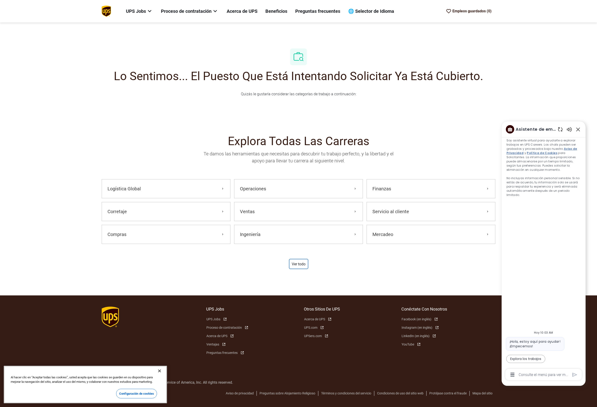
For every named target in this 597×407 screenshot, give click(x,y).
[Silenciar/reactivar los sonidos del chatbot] (569, 129)
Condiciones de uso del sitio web (400, 393)
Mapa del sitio (482, 393)
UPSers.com (313, 336)
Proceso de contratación (224, 327)
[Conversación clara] (560, 129)
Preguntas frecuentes (317, 11)
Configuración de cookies (136, 393)
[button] (298, 264)
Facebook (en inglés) (416, 319)
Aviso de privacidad (240, 393)
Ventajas (212, 344)
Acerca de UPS (242, 11)
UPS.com (310, 327)
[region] (544, 251)
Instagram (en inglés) (417, 327)
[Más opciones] (512, 374)
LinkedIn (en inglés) (416, 336)
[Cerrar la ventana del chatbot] (578, 129)
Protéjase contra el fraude (448, 393)
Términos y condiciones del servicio (346, 393)
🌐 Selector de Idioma (371, 11)
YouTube (408, 344)
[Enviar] (575, 375)
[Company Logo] (106, 11)
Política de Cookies (542, 153)
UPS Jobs (213, 319)
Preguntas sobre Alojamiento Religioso (287, 393)
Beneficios (276, 11)
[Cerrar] (159, 371)
